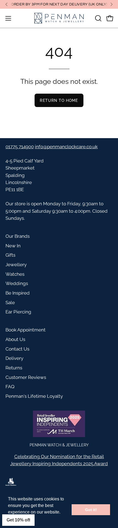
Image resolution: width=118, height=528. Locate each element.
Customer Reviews (25, 377)
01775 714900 (19, 146)
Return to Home (59, 100)
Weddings (16, 283)
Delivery (14, 358)
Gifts (10, 255)
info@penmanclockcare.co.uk (66, 146)
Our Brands (17, 236)
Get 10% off (18, 520)
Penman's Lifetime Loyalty (34, 396)
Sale (10, 302)
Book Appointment (25, 330)
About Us (15, 339)
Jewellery (16, 264)
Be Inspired (17, 293)
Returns (13, 367)
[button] (98, 18)
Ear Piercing (18, 312)
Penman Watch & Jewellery (59, 445)
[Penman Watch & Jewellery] (59, 18)
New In (13, 245)
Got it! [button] (91, 510)
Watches (14, 274)
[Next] (111, 4)
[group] (59, 4)
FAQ (10, 386)
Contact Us (17, 349)
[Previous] (6, 4)
